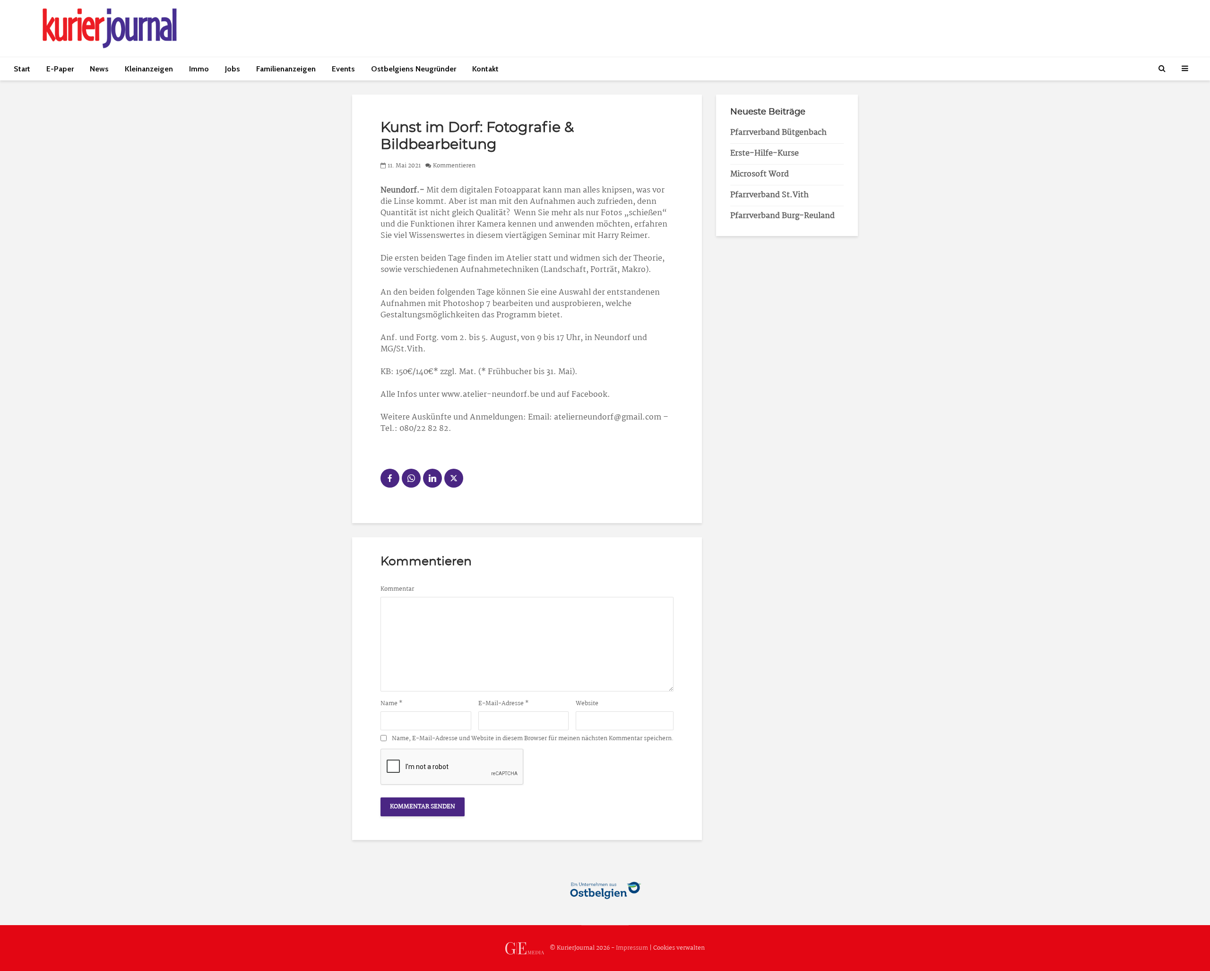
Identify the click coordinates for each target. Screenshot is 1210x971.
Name (391, 704)
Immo (199, 68)
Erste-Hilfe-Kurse (764, 153)
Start (22, 68)
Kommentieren (454, 166)
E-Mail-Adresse (503, 704)
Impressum (632, 948)
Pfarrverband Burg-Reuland (782, 216)
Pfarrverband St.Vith (769, 195)
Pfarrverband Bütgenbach (778, 132)
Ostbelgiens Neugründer (413, 68)
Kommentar (397, 589)
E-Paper (60, 68)
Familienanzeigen (286, 68)
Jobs (232, 68)
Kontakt (485, 68)
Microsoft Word (759, 174)
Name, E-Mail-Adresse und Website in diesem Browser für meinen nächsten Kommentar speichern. (533, 739)
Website (587, 704)
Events (343, 68)
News (99, 68)
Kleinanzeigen (149, 68)
